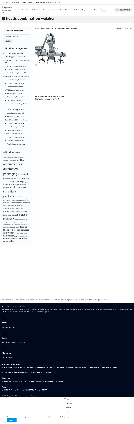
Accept (11, 420)
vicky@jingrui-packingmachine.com (48, 2)
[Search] (111, 10)
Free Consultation (123, 10)
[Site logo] (7, 10)
